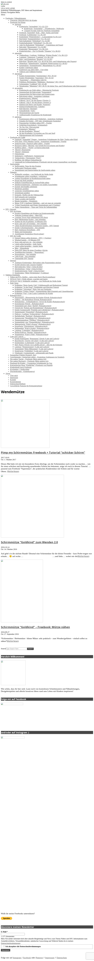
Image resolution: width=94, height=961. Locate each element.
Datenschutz (62, 958)
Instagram (17, 958)
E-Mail (4, 932)
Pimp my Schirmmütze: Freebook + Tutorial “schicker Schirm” (43, 452)
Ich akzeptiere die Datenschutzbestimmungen (23, 946)
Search (3, 649)
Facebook (27, 958)
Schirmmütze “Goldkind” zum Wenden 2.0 (29, 542)
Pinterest (39, 958)
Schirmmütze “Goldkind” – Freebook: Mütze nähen (35, 627)
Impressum (49, 958)
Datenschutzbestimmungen (10, 943)
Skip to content (6, 2)
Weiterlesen (13, 471)
